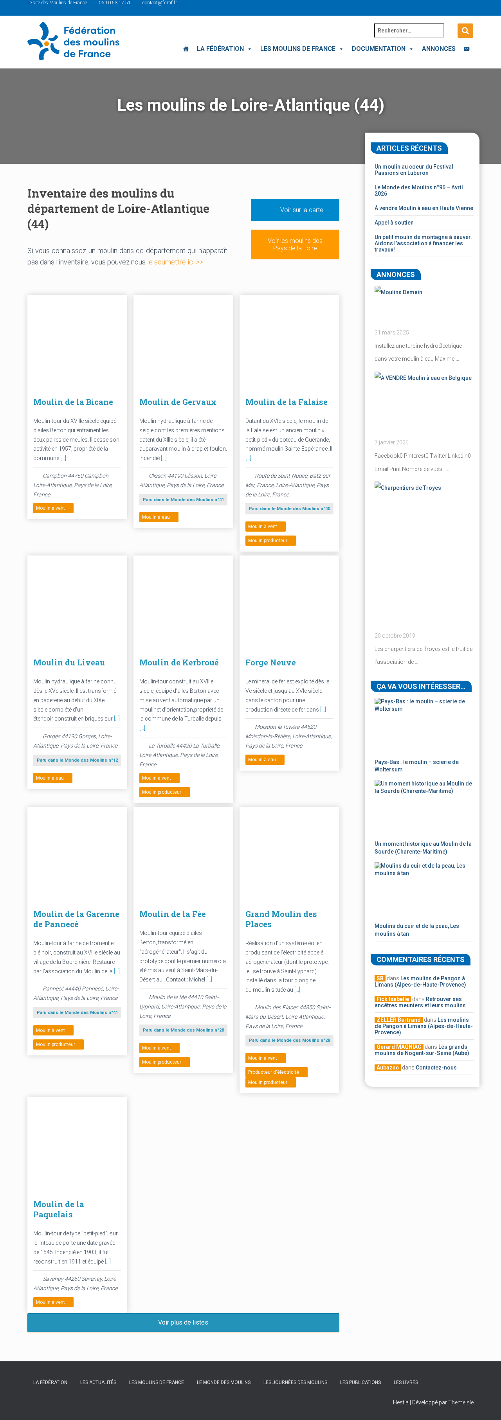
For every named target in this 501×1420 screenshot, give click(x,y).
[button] (248, 48)
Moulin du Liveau (69, 662)
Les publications (360, 1382)
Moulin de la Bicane (73, 402)
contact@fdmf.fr (159, 2)
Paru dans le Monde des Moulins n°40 (289, 508)
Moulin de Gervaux (177, 402)
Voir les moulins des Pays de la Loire (295, 244)
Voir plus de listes (183, 1322)
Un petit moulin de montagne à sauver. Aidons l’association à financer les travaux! (423, 243)
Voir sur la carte (301, 210)
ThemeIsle (461, 1402)
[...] (63, 458)
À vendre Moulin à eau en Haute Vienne (424, 208)
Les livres (406, 1382)
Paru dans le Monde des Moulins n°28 (183, 1030)
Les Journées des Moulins (295, 1382)
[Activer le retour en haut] (486, 1404)
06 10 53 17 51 (115, 2)
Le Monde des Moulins (223, 1382)
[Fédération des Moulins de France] (73, 41)
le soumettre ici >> (175, 262)
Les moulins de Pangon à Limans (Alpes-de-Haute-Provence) (420, 981)
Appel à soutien (394, 222)
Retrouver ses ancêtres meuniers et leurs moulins (420, 1002)
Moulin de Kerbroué (179, 662)
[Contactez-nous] (467, 49)
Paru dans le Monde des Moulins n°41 (183, 499)
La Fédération (220, 48)
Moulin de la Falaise (286, 402)
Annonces (439, 48)
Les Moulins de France (297, 48)
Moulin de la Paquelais (58, 1209)
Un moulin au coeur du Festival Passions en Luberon (414, 170)
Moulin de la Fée (172, 914)
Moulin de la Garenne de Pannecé (76, 919)
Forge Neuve (270, 662)
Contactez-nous (436, 1067)
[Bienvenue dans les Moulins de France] (186, 49)
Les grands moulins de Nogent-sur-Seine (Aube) (422, 1050)
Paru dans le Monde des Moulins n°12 (77, 760)
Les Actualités (98, 1382)
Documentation (378, 48)
